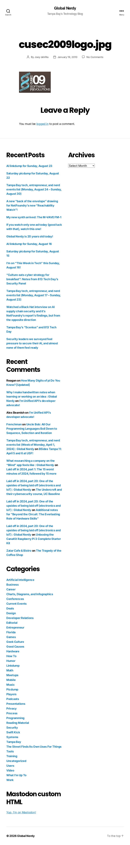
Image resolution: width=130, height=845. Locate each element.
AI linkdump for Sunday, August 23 (29, 166)
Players (11, 694)
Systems (12, 737)
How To (11, 656)
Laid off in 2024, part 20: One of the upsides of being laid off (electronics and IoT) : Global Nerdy (33, 485)
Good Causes (15, 646)
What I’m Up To (16, 775)
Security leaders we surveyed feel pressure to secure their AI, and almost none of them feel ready (32, 343)
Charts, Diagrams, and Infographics (29, 594)
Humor (10, 660)
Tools (10, 751)
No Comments (94, 57)
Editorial (11, 622)
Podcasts (12, 699)
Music (10, 684)
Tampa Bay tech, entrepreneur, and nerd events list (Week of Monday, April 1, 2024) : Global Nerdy (33, 445)
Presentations (15, 703)
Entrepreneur (15, 627)
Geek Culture (15, 641)
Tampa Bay (13, 742)
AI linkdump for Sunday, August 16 (29, 244)
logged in (42, 123)
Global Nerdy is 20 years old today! (29, 236)
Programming (15, 718)
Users (10, 765)
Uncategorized (16, 761)
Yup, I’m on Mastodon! (21, 812)
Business (12, 584)
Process (11, 713)
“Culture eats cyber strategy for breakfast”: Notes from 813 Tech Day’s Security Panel (32, 279)
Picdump (12, 689)
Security (12, 727)
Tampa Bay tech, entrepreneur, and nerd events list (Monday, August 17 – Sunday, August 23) (33, 295)
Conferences (15, 599)
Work (9, 780)
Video (10, 770)
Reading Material (17, 722)
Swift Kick (13, 732)
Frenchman (14, 424)
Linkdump (13, 665)
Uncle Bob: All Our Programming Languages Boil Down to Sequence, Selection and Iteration (31, 429)
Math (9, 670)
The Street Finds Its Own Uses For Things (34, 746)
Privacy (11, 708)
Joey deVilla (42, 57)
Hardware (12, 651)
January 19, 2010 (67, 57)
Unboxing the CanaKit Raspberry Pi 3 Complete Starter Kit (33, 539)
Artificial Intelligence (20, 579)
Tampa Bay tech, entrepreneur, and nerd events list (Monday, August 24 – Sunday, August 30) (34, 189)
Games (11, 637)
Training (11, 756)
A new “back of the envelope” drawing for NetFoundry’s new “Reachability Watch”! (32, 205)
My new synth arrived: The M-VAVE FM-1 (33, 217)
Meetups (12, 675)
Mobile (11, 680)
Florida (11, 632)
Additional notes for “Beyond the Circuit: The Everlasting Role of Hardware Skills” (33, 514)
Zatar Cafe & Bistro (18, 550)
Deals (10, 608)
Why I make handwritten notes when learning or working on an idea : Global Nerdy (31, 396)
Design (11, 613)
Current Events (16, 603)
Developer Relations (20, 618)
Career (10, 589)
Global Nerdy (65, 8)
